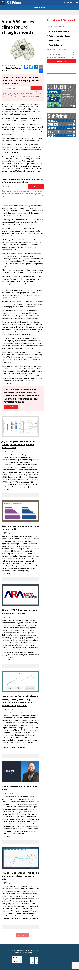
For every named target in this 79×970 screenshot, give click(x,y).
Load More (22, 935)
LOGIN (76, 2)
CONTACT (17, 961)
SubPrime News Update (59, 31)
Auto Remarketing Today (59, 36)
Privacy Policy (37, 93)
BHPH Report (54, 40)
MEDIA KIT (17, 958)
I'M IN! (36, 186)
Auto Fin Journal (55, 45)
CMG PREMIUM (67, 2)
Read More (6, 489)
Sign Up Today (10, 407)
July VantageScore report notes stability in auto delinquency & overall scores (18, 444)
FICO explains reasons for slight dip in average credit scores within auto (20, 875)
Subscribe (36, 88)
